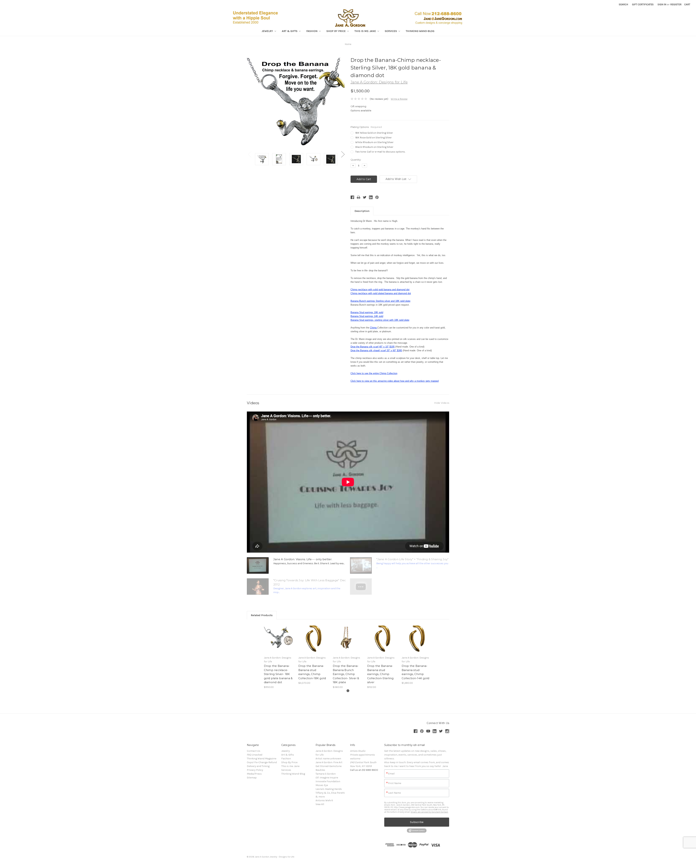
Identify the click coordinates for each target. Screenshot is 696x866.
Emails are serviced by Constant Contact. (429, 812)
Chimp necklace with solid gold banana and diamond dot (380, 289)
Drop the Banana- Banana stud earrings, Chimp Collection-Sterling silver (380, 674)
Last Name (394, 793)
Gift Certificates (643, 4)
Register (676, 4)
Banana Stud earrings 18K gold (367, 312)
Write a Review (399, 98)
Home (348, 44)
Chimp (373, 327)
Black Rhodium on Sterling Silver (374, 147)
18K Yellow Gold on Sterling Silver (374, 132)
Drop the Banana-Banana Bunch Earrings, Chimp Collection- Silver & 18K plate (346, 674)
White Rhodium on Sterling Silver (374, 142)
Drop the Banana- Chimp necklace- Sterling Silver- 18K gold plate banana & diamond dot (278, 674)
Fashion (312, 31)
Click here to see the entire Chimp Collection (374, 373)
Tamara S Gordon (326, 773)
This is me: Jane (366, 31)
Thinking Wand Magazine (261, 758)
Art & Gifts (290, 31)
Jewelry (268, 31)
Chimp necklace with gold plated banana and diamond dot (381, 293)
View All (320, 804)
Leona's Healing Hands (329, 789)
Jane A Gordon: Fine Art (329, 762)
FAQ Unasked (254, 754)
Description (362, 211)
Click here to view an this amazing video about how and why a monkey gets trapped (395, 381)
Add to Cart (279, 641)
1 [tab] (348, 690)
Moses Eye (322, 785)
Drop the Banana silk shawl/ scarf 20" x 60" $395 (376, 350)
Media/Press (254, 773)
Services (391, 31)
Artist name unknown (328, 758)
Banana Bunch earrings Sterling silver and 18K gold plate (380, 301)
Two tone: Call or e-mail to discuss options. (380, 151)
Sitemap (252, 777)
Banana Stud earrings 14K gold (367, 316)
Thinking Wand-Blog (420, 31)
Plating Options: (366, 127)
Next (342, 154)
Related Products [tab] (262, 615)
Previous (249, 154)
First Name (394, 783)
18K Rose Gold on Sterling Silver (373, 137)
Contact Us (253, 750)
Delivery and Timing (258, 766)
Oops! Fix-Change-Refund (262, 762)
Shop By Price (336, 31)
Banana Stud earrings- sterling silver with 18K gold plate (380, 320)
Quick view (279, 635)
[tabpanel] (279, 656)
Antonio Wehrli (324, 800)
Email (391, 773)
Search (623, 4)
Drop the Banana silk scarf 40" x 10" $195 (373, 346)
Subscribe (416, 822)
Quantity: (356, 159)
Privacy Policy (255, 770)
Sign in (662, 4)
